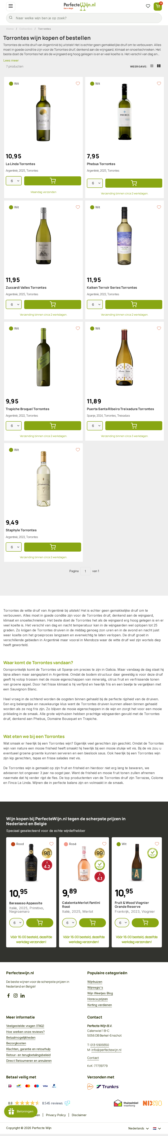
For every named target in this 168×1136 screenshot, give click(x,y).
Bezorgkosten (16, 1043)
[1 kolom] (152, 66)
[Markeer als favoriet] (78, 83)
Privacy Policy (56, 1115)
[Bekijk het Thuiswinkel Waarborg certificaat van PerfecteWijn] (126, 1103)
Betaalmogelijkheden (20, 1037)
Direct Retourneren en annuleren (29, 1061)
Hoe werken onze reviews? (25, 1032)
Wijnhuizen (94, 982)
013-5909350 (99, 1045)
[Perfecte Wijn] (79, 6)
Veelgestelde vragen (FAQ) (25, 1026)
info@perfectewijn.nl (106, 1050)
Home (10, 28)
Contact (93, 1058)
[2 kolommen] (159, 66)
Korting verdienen (99, 1005)
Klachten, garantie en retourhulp (28, 1049)
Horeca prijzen (97, 999)
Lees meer (11, 60)
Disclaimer (79, 1115)
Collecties (25, 28)
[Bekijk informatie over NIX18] (152, 1103)
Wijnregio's (95, 987)
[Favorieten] (148, 6)
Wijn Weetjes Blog (100, 993)
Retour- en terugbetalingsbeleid (28, 1055)
